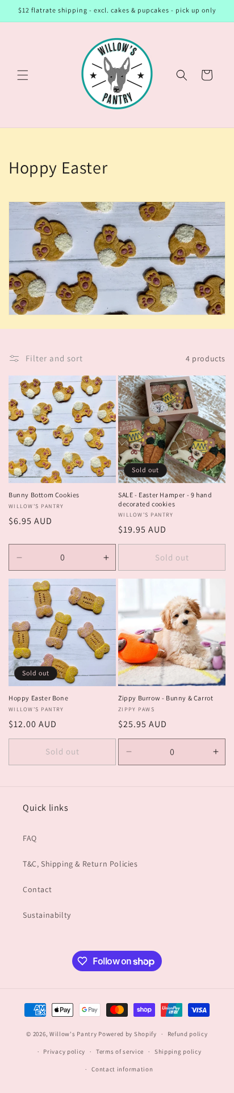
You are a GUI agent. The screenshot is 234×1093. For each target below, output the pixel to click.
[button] (22, 75)
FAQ (30, 838)
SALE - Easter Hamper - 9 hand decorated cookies (165, 499)
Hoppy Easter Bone (38, 698)
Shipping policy (178, 1051)
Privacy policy (64, 1051)
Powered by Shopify (127, 1034)
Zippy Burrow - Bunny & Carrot (165, 698)
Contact (37, 889)
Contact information (122, 1069)
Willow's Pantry (73, 1034)
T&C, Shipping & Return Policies (80, 864)
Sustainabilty (47, 915)
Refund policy (188, 1034)
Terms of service (120, 1051)
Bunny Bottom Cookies (44, 494)
